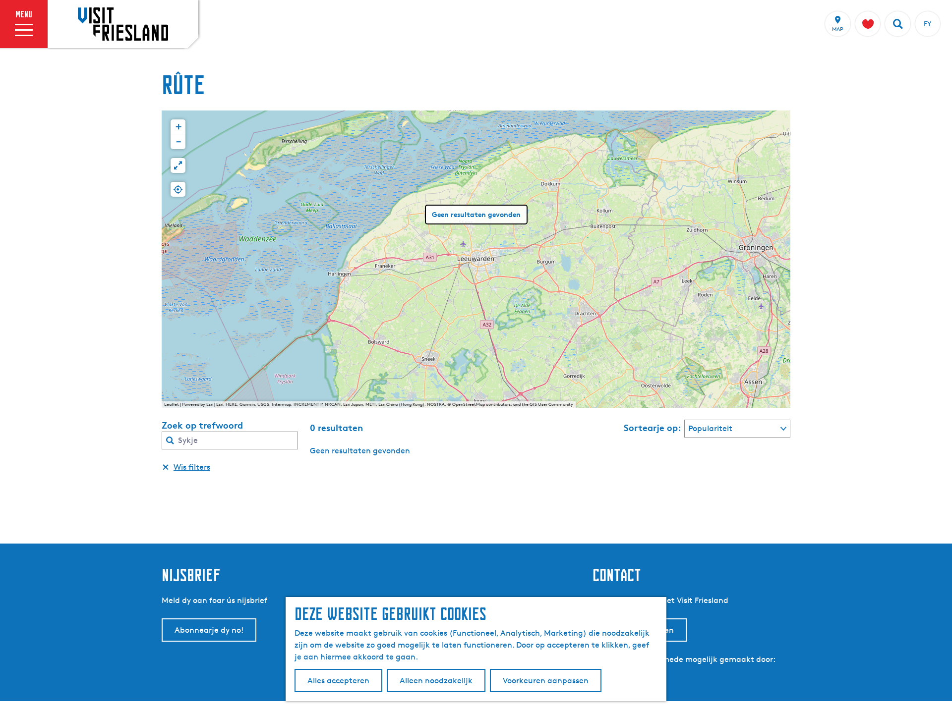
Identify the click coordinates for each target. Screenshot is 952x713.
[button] (178, 126)
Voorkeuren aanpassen (546, 680)
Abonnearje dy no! (209, 630)
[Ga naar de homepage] (123, 23)
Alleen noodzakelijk (436, 680)
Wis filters (192, 467)
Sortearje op (652, 427)
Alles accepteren (338, 680)
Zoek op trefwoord (202, 425)
